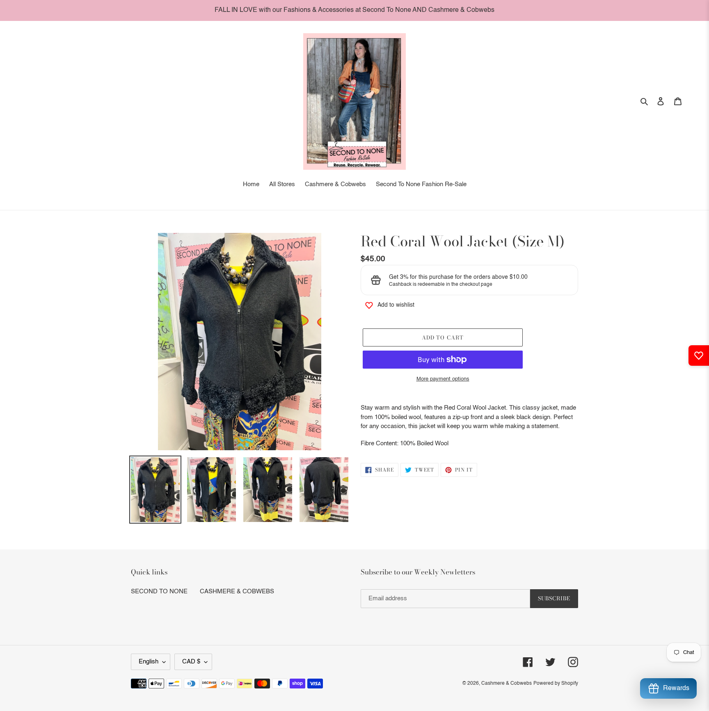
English (148, 662)
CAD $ (191, 662)
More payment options (442, 379)
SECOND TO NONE (159, 591)
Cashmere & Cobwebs (506, 683)
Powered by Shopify (555, 683)
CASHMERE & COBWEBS (237, 591)
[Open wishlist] (698, 355)
